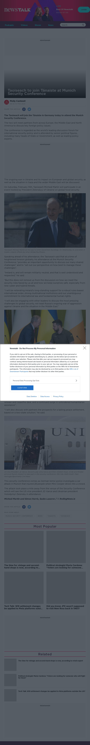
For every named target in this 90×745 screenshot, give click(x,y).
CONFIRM (22, 388)
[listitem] (45, 380)
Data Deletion (32, 396)
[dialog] (45, 372)
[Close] (85, 348)
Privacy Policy (58, 396)
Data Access (45, 396)
